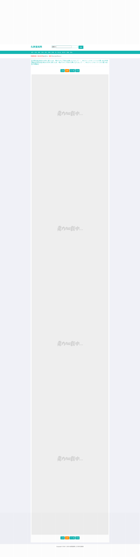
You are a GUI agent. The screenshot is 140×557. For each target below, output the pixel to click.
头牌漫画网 (36, 47)
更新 (39, 52)
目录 (67, 70)
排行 (46, 52)
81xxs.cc (59, 56)
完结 (42, 52)
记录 (36, 52)
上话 (62, 70)
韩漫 (49, 52)
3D (55, 52)
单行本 (63, 52)
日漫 (53, 52)
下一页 (72, 70)
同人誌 (59, 52)
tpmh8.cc (45, 56)
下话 (77, 70)
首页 (32, 52)
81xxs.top (54, 56)
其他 (71, 52)
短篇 (68, 52)
